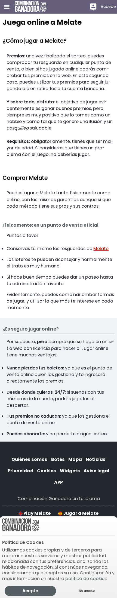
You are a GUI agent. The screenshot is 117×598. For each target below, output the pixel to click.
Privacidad (20, 471)
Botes (58, 459)
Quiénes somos (29, 459)
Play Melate (37, 513)
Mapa (75, 459)
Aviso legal (96, 471)
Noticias (96, 459)
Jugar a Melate (80, 513)
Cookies (46, 471)
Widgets (70, 471)
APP (58, 482)
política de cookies (86, 578)
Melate (101, 248)
